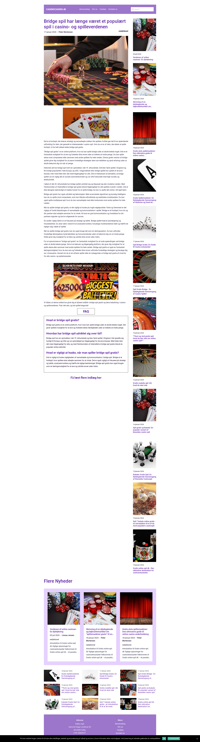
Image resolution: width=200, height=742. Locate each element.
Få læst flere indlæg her (86, 377)
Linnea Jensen (68, 635)
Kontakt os (112, 9)
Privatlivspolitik (174, 738)
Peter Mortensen (66, 32)
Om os (94, 9)
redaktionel (123, 31)
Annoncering (84, 9)
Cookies (103, 9)
